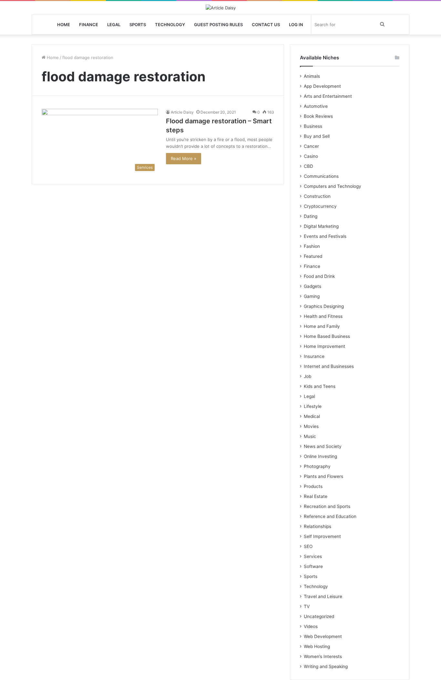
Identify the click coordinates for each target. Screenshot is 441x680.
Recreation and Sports (327, 506)
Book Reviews (318, 116)
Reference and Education (330, 516)
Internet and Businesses (329, 366)
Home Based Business (327, 336)
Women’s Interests (323, 656)
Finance (88, 24)
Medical (312, 416)
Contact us (266, 24)
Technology (170, 24)
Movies (311, 426)
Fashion (312, 246)
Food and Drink (319, 276)
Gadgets (312, 286)
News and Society (323, 446)
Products (313, 486)
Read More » (183, 158)
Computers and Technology (332, 186)
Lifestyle (313, 406)
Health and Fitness (323, 316)
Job (307, 376)
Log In (296, 24)
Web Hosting (317, 646)
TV (307, 606)
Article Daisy (182, 112)
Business (313, 126)
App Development (322, 86)
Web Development (323, 636)
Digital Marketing (321, 226)
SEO (308, 546)
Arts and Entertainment (328, 96)
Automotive (316, 106)
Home (63, 24)
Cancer (311, 146)
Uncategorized (319, 616)
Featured (313, 256)
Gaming (312, 296)
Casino (311, 156)
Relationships (317, 526)
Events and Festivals (325, 236)
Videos (311, 626)
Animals (312, 76)
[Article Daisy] (221, 7)
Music (310, 436)
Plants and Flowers (323, 476)
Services (313, 556)
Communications (321, 176)
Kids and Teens (319, 386)
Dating (310, 216)
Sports (137, 24)
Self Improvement (322, 536)
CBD (308, 166)
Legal (113, 24)
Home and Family (322, 326)
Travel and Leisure (323, 596)
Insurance (314, 356)
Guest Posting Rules (218, 24)
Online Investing (320, 456)
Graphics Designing (324, 306)
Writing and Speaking (326, 666)
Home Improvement (324, 346)
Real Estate (315, 496)
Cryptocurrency (320, 206)
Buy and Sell (317, 136)
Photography (317, 466)
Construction (317, 196)
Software (313, 566)
